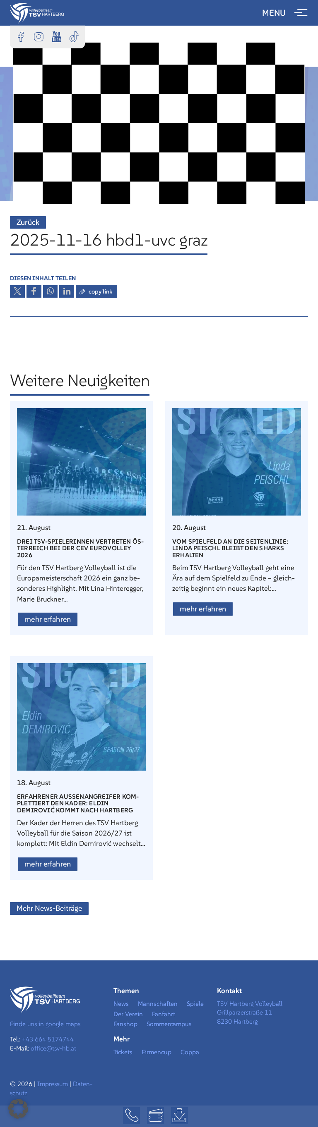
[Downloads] (179, 1115)
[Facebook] (21, 36)
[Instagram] (38, 36)
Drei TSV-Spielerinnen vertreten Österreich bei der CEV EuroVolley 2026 (80, 548)
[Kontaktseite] (131, 1115)
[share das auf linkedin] (66, 291)
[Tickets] (155, 1115)
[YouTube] (56, 36)
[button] (18, 1109)
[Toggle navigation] (301, 13)
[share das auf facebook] (33, 291)
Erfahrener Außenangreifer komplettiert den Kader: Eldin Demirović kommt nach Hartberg (78, 803)
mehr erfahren (47, 619)
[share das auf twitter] (17, 291)
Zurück (28, 222)
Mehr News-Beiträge (49, 908)
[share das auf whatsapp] (50, 291)
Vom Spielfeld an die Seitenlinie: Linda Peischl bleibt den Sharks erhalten (230, 548)
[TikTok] (74, 36)
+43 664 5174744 (48, 1039)
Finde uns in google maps (45, 1024)
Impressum (53, 1084)
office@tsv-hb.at (53, 1048)
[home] (37, 12)
